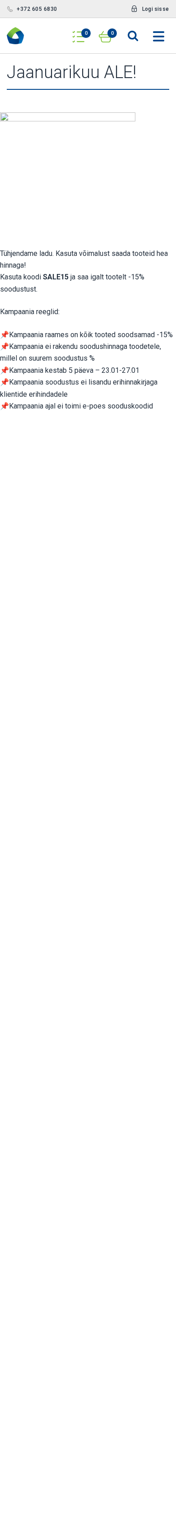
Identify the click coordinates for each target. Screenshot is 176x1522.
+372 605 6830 (37, 9)
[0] (78, 34)
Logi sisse (155, 9)
